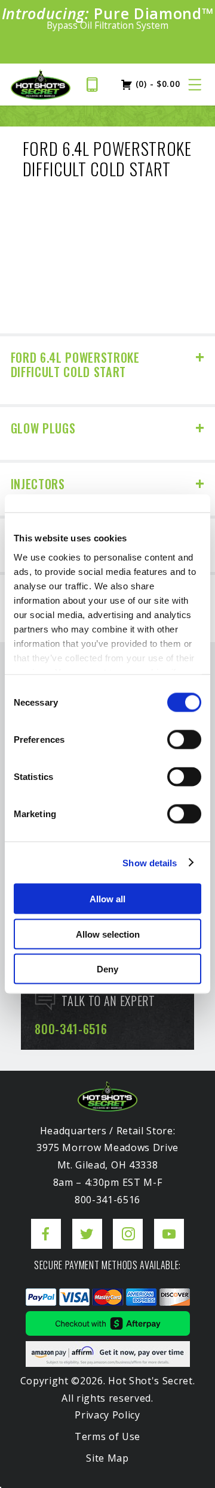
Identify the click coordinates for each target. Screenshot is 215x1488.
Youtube (169, 1224)
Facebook (46, 1224)
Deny (107, 969)
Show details (149, 862)
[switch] (184, 739)
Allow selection (108, 934)
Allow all (107, 899)
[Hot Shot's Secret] (40, 85)
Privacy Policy (107, 1414)
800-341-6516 (96, 85)
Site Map (107, 1458)
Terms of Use (107, 1436)
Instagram (128, 1224)
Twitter (87, 1224)
